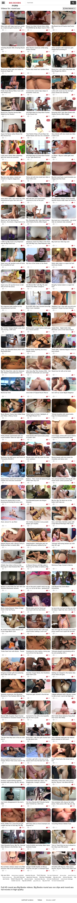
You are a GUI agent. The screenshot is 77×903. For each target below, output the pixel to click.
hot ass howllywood (53, 879)
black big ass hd (17, 879)
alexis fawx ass (72, 875)
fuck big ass (41, 875)
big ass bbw (5, 875)
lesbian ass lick (15, 880)
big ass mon (46, 880)
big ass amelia (26, 881)
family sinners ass (7, 877)
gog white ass (37, 880)
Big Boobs (15, 3)
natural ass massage (67, 879)
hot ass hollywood (52, 875)
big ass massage (45, 877)
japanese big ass (32, 877)
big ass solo (57, 877)
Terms (39, 900)
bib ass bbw (63, 875)
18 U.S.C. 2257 (50, 900)
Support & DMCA (27, 900)
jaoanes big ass (30, 875)
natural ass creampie (18, 875)
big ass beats (29, 879)
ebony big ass (67, 877)
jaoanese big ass (40, 879)
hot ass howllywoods (58, 880)
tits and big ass (19, 877)
